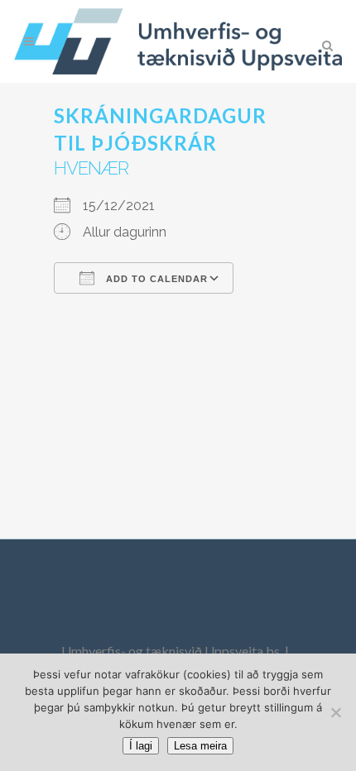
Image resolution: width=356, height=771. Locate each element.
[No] (335, 712)
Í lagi (140, 746)
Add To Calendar (155, 279)
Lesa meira (200, 746)
